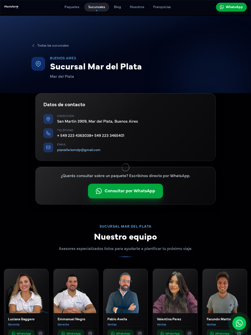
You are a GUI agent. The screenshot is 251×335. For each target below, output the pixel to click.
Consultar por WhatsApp (130, 191)
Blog (117, 7)
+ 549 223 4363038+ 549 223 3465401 (90, 136)
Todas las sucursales (53, 45)
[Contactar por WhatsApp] (239, 323)
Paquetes (71, 7)
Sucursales (96, 7)
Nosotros (137, 7)
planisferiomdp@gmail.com (78, 150)
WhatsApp (234, 7)
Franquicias (162, 7)
